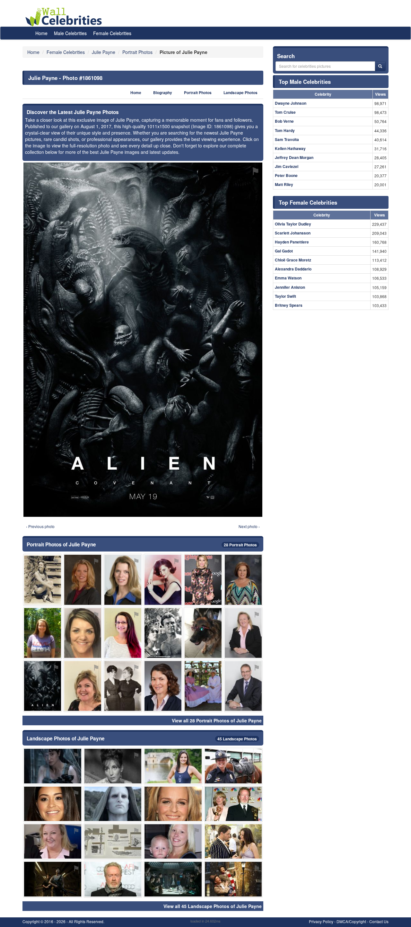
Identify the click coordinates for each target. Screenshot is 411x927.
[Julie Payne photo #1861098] (42, 686)
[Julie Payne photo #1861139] (173, 766)
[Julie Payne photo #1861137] (203, 686)
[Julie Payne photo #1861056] (42, 579)
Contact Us (379, 921)
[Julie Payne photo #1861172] (203, 633)
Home (41, 33)
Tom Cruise (285, 112)
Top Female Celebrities (308, 202)
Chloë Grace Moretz (293, 260)
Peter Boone (286, 175)
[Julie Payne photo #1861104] (243, 686)
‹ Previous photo (40, 526)
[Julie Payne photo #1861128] (243, 579)
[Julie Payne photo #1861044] (233, 841)
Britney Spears (288, 305)
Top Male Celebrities (305, 81)
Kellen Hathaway (290, 148)
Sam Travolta (287, 139)
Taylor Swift (285, 296)
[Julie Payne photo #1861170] (52, 804)
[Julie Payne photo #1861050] (52, 841)
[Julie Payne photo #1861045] (52, 879)
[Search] (380, 66)
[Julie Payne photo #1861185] (233, 879)
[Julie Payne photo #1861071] (42, 633)
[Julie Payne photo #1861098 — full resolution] (142, 340)
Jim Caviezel (286, 166)
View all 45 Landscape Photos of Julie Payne (212, 906)
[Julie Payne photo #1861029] (243, 633)
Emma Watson (288, 278)
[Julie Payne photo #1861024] (122, 579)
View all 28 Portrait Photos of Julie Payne (217, 720)
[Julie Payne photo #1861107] (82, 633)
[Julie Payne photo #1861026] (122, 686)
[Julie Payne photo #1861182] (233, 766)
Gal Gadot (284, 251)
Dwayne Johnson (290, 103)
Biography (162, 92)
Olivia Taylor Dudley (293, 224)
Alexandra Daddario (293, 269)
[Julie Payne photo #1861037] (163, 633)
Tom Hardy (285, 130)
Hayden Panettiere (292, 242)
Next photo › (249, 526)
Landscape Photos (240, 92)
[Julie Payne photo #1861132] (203, 579)
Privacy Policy (321, 921)
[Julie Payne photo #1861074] (113, 879)
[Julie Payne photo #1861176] (122, 633)
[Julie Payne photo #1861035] (173, 879)
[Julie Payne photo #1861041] (163, 686)
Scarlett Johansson (292, 233)
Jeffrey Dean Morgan (294, 157)
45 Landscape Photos (237, 739)
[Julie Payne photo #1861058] (52, 766)
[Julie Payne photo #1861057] (163, 579)
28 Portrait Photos (240, 545)
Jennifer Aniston (290, 287)
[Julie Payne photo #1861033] (82, 579)
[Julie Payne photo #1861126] (113, 841)
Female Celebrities (112, 33)
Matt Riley (284, 184)
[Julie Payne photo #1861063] (173, 804)
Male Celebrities (70, 33)
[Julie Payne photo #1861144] (113, 804)
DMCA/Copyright (351, 921)
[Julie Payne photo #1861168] (173, 841)
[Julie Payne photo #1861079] (82, 686)
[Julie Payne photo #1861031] (233, 804)
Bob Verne (284, 121)
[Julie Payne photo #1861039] (113, 766)
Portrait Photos (198, 92)
